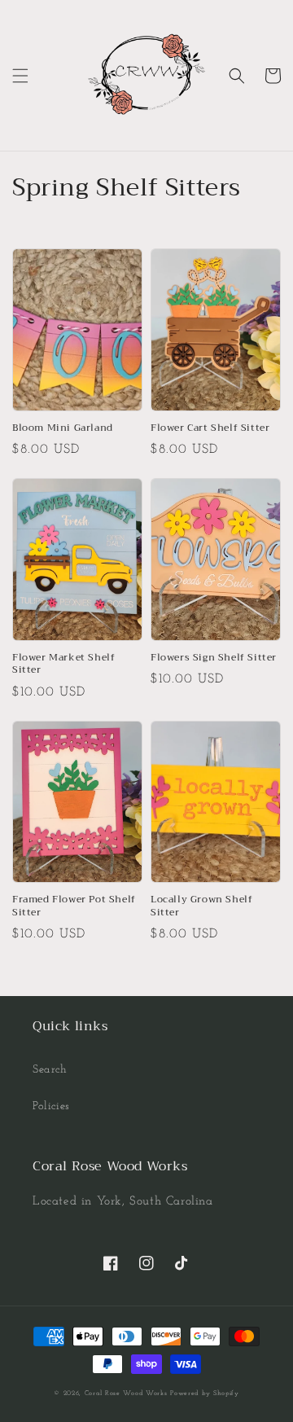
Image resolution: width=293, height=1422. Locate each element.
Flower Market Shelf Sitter (63, 664)
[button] (20, 76)
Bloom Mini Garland (62, 428)
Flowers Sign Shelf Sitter (214, 658)
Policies (51, 1106)
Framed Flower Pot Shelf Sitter (74, 906)
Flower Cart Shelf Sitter (210, 428)
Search (50, 1070)
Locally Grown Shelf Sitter (201, 906)
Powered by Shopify (204, 1393)
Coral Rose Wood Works (126, 1393)
